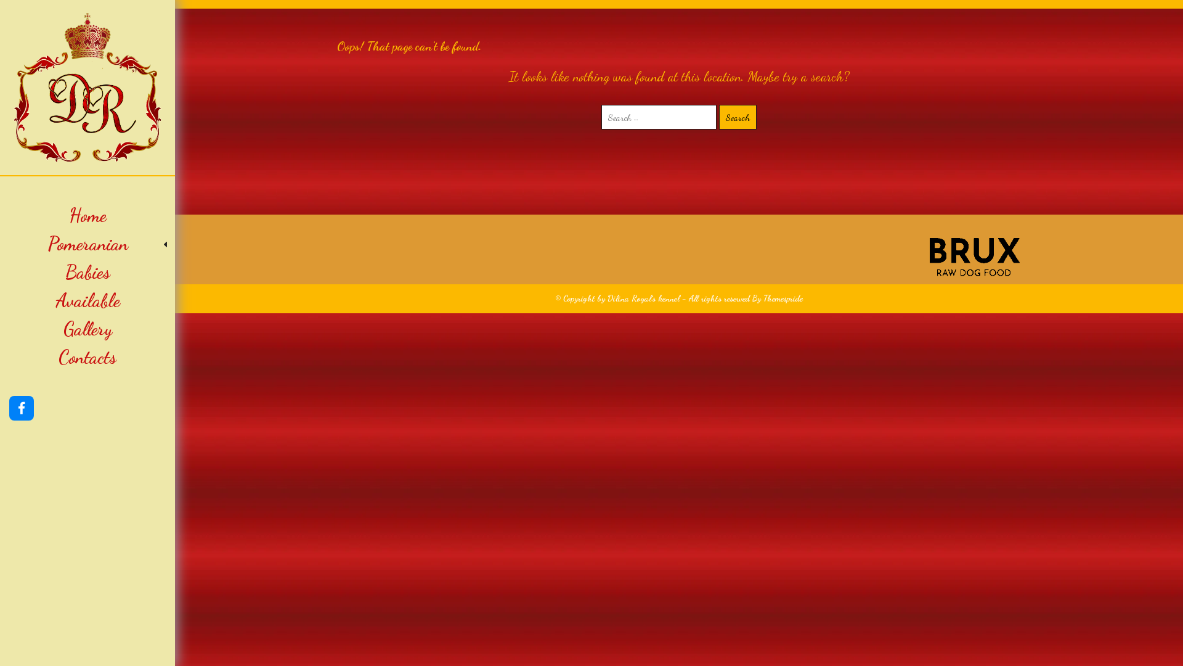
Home (88, 215)
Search (738, 117)
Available (87, 300)
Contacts (87, 357)
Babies (87, 272)
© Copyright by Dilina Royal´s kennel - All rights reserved (652, 298)
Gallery (87, 329)
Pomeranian (87, 243)
